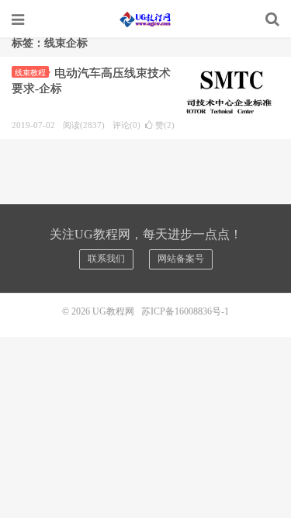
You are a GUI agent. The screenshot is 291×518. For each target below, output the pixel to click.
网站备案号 (181, 258)
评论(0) (126, 125)
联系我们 (106, 258)
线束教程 (30, 72)
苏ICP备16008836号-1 (185, 311)
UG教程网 (146, 19)
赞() (165, 125)
